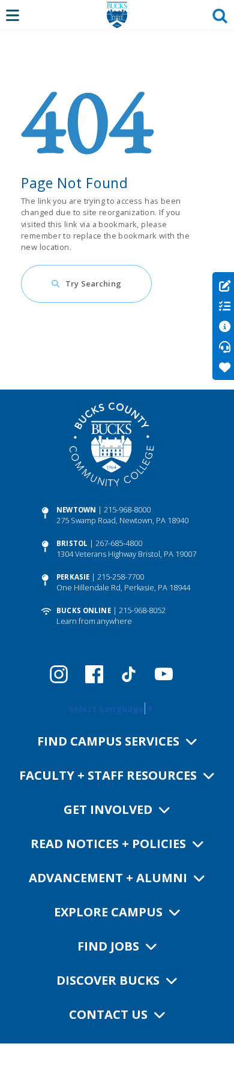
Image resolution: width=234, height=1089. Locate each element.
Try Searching (93, 283)
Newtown (76, 509)
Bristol (72, 543)
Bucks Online (83, 610)
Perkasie (72, 576)
